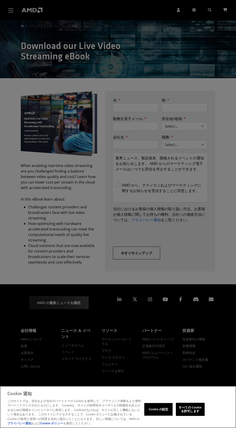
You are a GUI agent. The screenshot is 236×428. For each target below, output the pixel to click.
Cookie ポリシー (51, 423)
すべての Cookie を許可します (190, 409)
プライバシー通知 (19, 423)
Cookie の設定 (158, 409)
